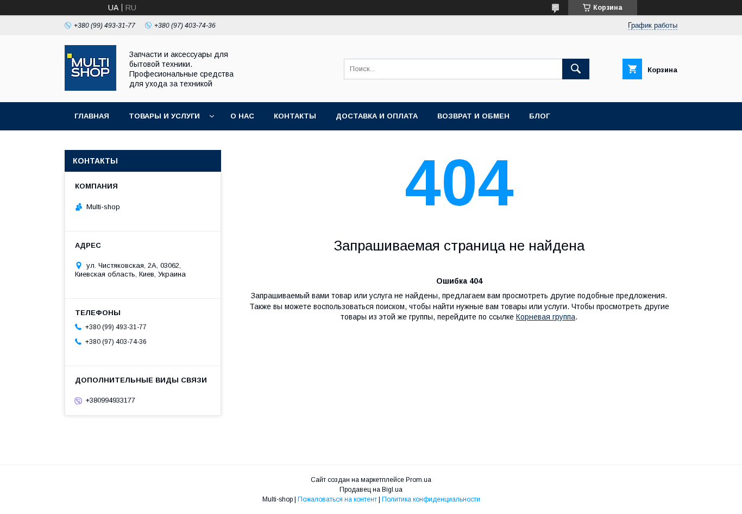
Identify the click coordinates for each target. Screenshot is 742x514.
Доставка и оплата (377, 116)
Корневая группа (545, 316)
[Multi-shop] (90, 88)
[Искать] (575, 69)
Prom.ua (418, 480)
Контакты (295, 116)
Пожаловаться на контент (337, 499)
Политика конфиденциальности (431, 499)
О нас (242, 116)
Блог (539, 116)
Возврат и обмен (473, 116)
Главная (91, 116)
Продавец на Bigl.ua (371, 489)
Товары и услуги (164, 116)
